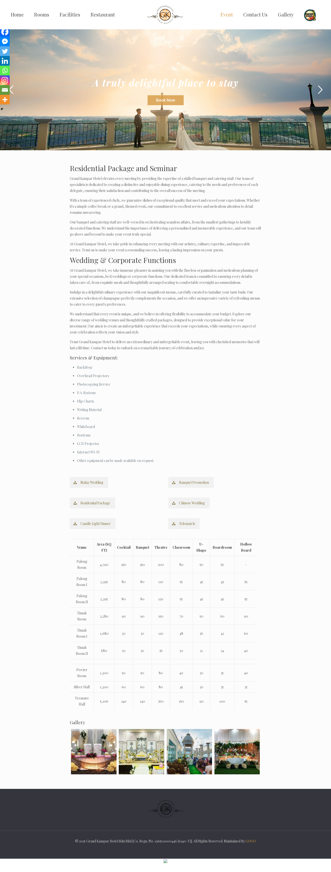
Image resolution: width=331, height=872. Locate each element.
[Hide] (2, 109)
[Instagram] (5, 80)
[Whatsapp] (5, 70)
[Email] (5, 90)
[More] (5, 99)
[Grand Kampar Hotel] (165, 14)
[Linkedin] (5, 61)
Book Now (165, 100)
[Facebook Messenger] (5, 41)
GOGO (251, 841)
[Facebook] (5, 32)
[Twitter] (5, 51)
